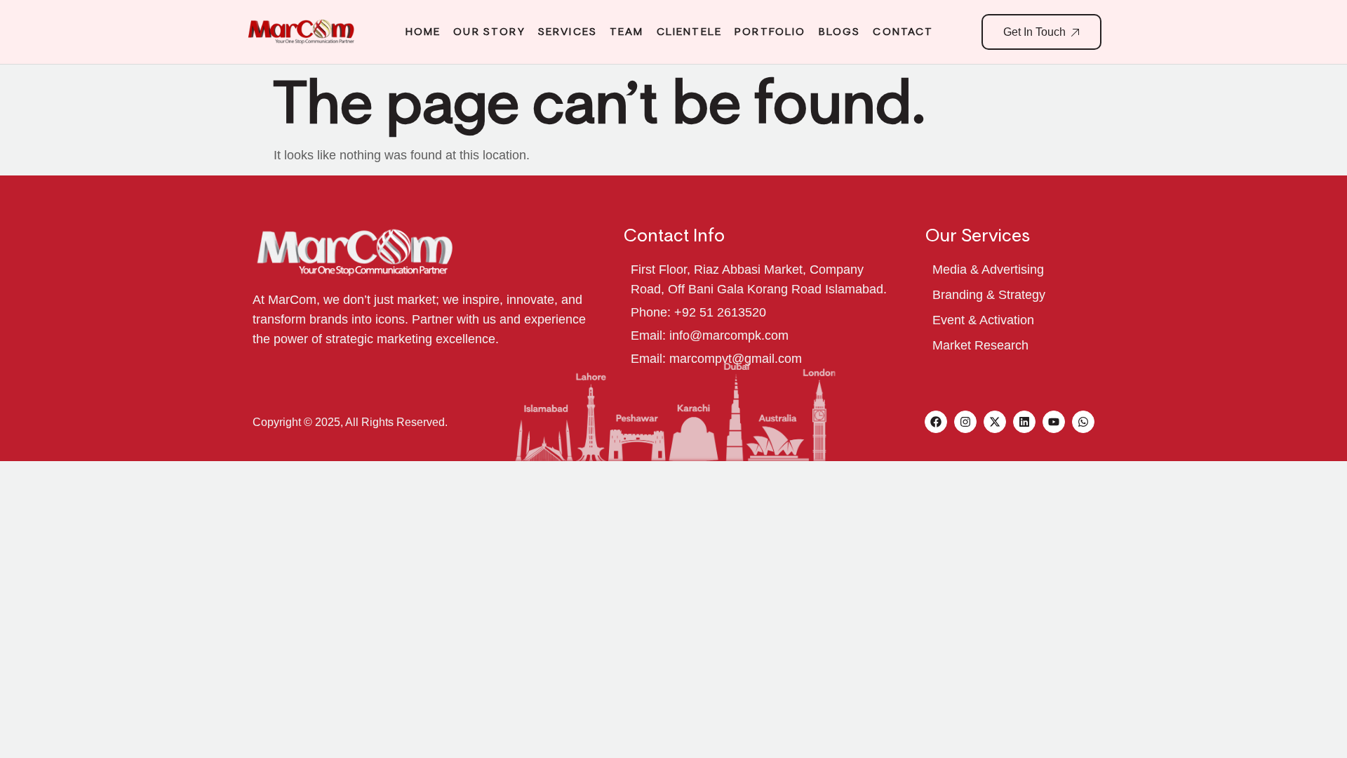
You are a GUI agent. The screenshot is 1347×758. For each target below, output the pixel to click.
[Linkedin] (1024, 422)
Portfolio (770, 31)
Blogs (840, 31)
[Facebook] (936, 422)
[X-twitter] (995, 422)
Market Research (980, 345)
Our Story (489, 31)
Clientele (689, 31)
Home (423, 31)
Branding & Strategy (988, 295)
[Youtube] (1054, 422)
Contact (903, 31)
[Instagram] (965, 422)
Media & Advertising (988, 269)
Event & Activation (983, 320)
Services (567, 31)
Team (627, 31)
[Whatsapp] (1083, 422)
